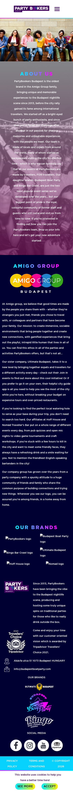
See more (25, 786)
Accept (50, 786)
